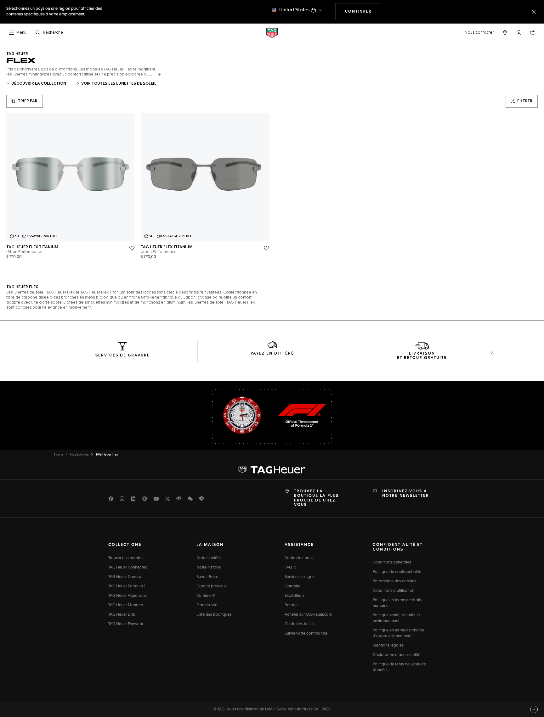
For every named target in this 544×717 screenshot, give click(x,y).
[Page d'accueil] (272, 32)
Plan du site (206, 605)
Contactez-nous (299, 558)
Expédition (294, 596)
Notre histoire (208, 567)
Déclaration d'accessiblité (396, 655)
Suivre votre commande (306, 634)
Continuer (363, 11)
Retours (291, 605)
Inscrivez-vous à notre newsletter (405, 494)
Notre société (208, 558)
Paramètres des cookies (394, 581)
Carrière (204, 596)
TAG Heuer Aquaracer (127, 596)
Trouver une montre (125, 558)
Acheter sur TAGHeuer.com (308, 615)
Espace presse (210, 586)
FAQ (289, 567)
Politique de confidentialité (397, 572)
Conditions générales (392, 562)
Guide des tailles (299, 624)
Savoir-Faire (207, 577)
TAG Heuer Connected (128, 567)
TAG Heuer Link (121, 615)
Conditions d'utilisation (393, 591)
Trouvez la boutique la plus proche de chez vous (316, 498)
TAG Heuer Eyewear (125, 624)
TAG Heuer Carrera (124, 577)
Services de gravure (122, 355)
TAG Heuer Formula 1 (126, 586)
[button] (519, 32)
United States (294, 10)
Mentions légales (388, 645)
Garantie (292, 586)
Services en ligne (299, 577)
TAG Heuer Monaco (125, 605)
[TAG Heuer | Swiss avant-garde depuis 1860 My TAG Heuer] (272, 470)
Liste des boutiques (213, 615)
